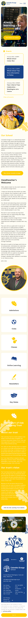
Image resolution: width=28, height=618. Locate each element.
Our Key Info (7, 587)
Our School (6, 585)
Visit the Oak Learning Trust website (14, 507)
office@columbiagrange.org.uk (11, 579)
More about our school (12, 37)
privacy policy (7, 611)
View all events (8, 97)
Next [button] (18, 43)
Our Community (7, 592)
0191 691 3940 (7, 581)
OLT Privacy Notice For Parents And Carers (6, 600)
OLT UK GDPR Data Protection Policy (19, 588)
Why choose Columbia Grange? (12, 173)
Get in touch (6, 593)
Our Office (6, 588)
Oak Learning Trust (19, 592)
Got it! (14, 615)
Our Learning (7, 590)
